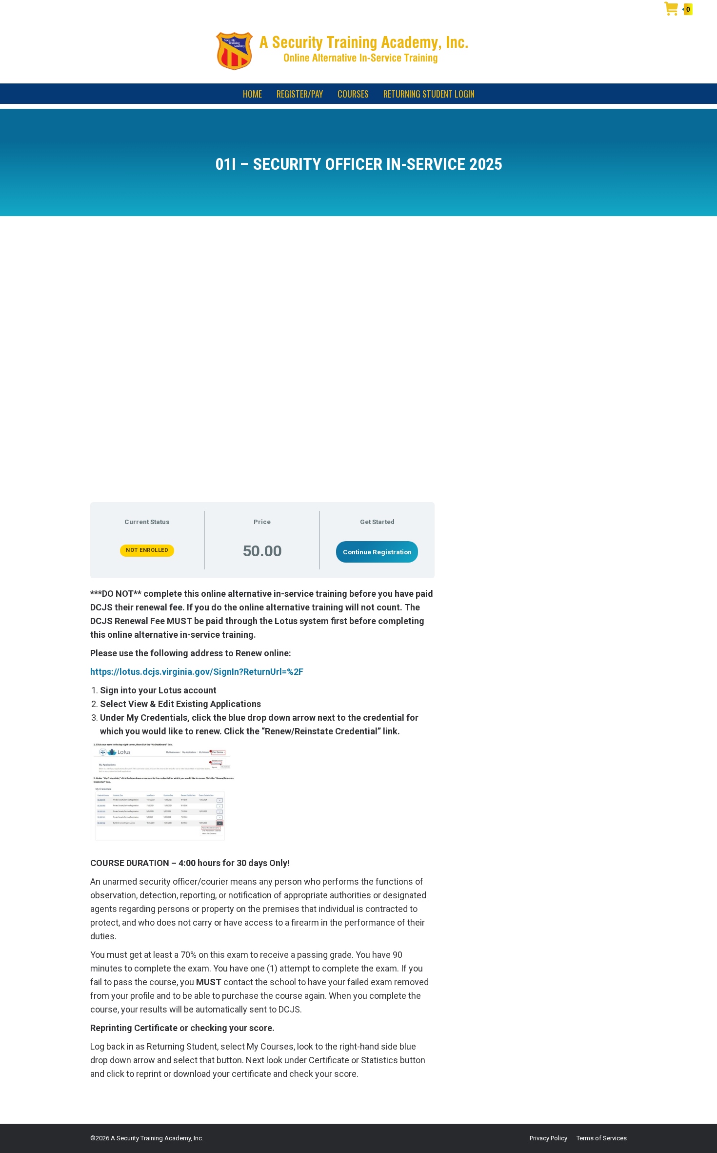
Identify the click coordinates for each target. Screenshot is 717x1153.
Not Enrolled (147, 550)
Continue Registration (377, 552)
